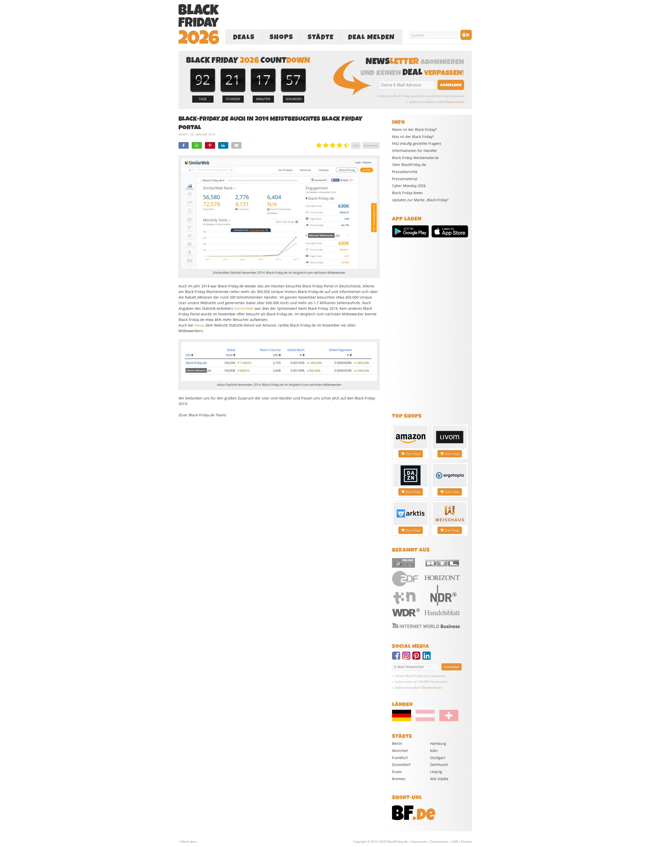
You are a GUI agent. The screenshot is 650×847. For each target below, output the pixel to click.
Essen (397, 771)
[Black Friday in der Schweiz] (446, 720)
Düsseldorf (401, 764)
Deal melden (371, 37)
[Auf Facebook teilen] (183, 145)
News (182, 134)
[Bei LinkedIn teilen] (223, 145)
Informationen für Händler (414, 150)
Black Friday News (407, 193)
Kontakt (466, 841)
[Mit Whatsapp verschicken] (197, 145)
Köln (434, 750)
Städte (321, 37)
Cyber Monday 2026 (409, 185)
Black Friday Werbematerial (415, 158)
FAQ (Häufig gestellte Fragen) (416, 143)
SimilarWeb (244, 308)
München (400, 750)
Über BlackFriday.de (409, 164)
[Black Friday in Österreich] (425, 720)
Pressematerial (404, 179)
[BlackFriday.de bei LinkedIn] (427, 658)
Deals (244, 37)
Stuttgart (437, 757)
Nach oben (189, 841)
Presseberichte (404, 172)
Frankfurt (400, 757)
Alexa (199, 325)
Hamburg (438, 743)
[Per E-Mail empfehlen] (236, 145)
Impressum (419, 841)
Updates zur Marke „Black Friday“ (420, 200)
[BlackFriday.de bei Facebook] (397, 658)
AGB (454, 841)
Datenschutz (454, 102)
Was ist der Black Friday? (413, 136)
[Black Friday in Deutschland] (403, 720)
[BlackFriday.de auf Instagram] (407, 658)
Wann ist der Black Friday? (414, 129)
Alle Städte (439, 778)
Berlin (397, 743)
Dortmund (439, 764)
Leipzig (436, 771)
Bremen (398, 778)
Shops (281, 37)
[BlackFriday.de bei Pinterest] (417, 658)
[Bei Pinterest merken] (210, 145)
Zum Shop (413, 454)
